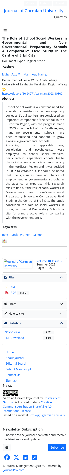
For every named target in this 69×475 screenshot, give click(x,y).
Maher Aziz (9, 74)
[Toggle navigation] (5, 30)
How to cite (16, 313)
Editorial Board (16, 363)
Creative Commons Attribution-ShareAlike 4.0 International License (27, 406)
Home (10, 352)
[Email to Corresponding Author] (19, 73)
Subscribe (57, 447)
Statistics (15, 323)
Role (5, 235)
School (37, 235)
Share (12, 304)
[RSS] (34, 458)
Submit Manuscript (18, 369)
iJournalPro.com (13, 470)
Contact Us (13, 375)
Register (44, 3)
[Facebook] (7, 458)
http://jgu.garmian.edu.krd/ (47, 415)
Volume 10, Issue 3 (49, 261)
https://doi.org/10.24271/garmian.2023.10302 (32, 94)
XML (13, 287)
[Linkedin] (25, 458)
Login (31, 3)
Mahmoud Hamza (36, 74)
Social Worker (21, 235)
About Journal (15, 358)
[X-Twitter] (16, 458)
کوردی (61, 3)
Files (12, 277)
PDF (18, 293)
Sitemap (11, 380)
